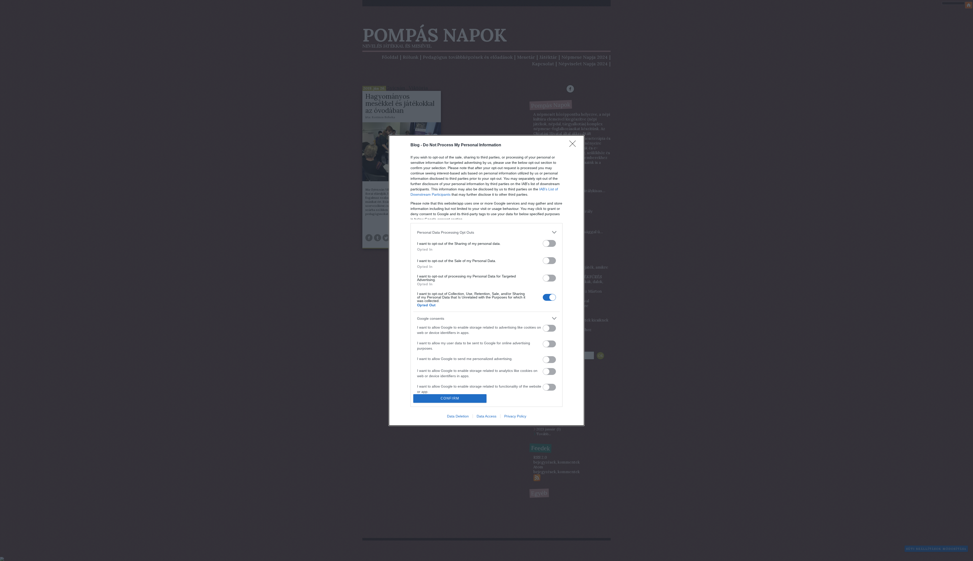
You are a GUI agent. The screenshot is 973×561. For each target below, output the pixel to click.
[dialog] (486, 280)
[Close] (574, 145)
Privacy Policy (515, 416)
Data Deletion (458, 416)
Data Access (486, 416)
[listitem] (486, 232)
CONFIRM (450, 398)
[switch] (549, 243)
